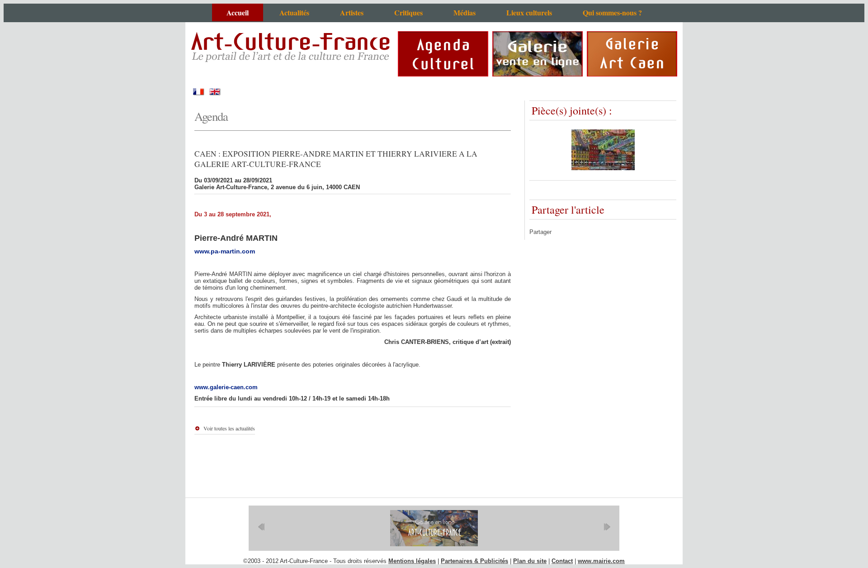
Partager (540, 232)
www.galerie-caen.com (226, 387)
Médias (464, 12)
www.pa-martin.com (224, 251)
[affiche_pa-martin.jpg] (603, 168)
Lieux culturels (529, 12)
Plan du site (530, 561)
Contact (562, 561)
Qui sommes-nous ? (612, 12)
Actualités (294, 12)
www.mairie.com (601, 561)
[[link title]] (434, 528)
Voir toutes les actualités (229, 428)
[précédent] (261, 527)
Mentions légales (412, 561)
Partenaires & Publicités (474, 561)
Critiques (408, 12)
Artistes (351, 12)
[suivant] (607, 527)
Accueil (237, 12)
